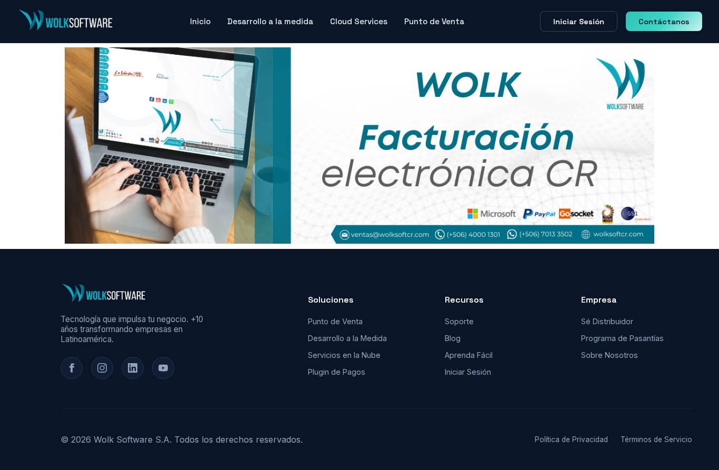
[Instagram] (102, 368)
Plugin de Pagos (336, 371)
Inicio (200, 21)
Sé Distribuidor (607, 321)
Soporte (459, 321)
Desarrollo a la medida (270, 21)
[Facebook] (72, 368)
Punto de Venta (434, 21)
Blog (453, 338)
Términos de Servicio (656, 439)
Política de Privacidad (571, 439)
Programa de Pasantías (622, 338)
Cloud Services (358, 21)
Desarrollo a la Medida (347, 338)
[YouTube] (163, 368)
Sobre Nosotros (609, 355)
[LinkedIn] (133, 368)
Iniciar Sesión (578, 21)
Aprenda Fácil (469, 355)
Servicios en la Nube (344, 355)
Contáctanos (664, 21)
